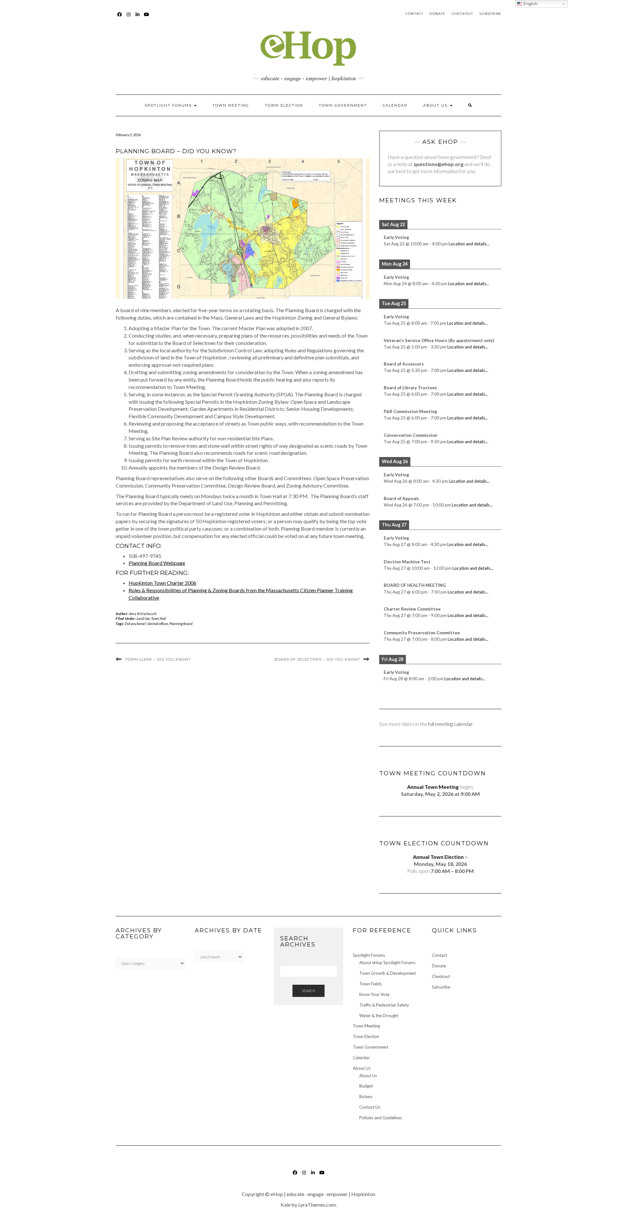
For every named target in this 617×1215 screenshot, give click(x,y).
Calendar (395, 105)
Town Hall (158, 618)
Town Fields (370, 983)
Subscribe (490, 14)
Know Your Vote (374, 994)
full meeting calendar (450, 724)
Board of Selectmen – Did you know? (317, 659)
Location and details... (469, 243)
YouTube (147, 17)
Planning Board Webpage (157, 563)
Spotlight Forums (169, 105)
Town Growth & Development (387, 973)
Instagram (129, 17)
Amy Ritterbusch (143, 614)
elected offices (158, 623)
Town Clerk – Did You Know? (158, 659)
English (529, 3)
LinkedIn (138, 17)
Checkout (462, 14)
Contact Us (369, 1107)
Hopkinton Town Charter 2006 (162, 583)
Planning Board (180, 623)
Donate (437, 14)
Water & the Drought (378, 1015)
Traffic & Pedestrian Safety (384, 1005)
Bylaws (365, 1096)
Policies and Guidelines (380, 1117)
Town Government (343, 105)
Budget (366, 1085)
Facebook (120, 17)
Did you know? (135, 623)
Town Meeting (230, 105)
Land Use (143, 618)
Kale (286, 1205)
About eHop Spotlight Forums (387, 962)
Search (308, 991)
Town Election (284, 105)
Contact (414, 14)
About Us (436, 105)
